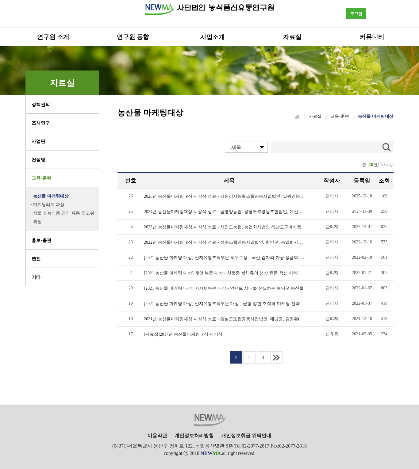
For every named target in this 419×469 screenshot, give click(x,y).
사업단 (38, 141)
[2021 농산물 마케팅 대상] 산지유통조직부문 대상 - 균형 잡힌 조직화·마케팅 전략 (222, 303)
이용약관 (157, 435)
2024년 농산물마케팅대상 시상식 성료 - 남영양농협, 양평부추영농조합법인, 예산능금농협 (229, 211)
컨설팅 (38, 159)
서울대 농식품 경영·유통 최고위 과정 (63, 217)
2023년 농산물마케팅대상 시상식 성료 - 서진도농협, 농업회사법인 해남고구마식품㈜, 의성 (230, 227)
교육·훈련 (42, 178)
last (276, 357)
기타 (36, 277)
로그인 (356, 13)
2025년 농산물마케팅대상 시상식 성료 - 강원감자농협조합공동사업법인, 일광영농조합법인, (231, 196)
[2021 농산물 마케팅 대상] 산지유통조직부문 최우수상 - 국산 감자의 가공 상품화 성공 (226, 257)
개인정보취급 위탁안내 (246, 435)
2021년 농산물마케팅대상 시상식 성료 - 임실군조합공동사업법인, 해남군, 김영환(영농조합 (230, 319)
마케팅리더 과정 (48, 204)
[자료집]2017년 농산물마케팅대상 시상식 (183, 334)
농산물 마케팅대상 (51, 196)
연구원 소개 (53, 36)
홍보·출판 (42, 240)
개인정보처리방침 (194, 435)
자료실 (292, 36)
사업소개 (212, 36)
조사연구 (41, 122)
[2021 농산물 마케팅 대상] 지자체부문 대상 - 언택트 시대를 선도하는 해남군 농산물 (224, 288)
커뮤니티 (372, 36)
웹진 (36, 258)
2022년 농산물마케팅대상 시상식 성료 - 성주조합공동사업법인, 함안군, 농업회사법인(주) (229, 242)
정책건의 (41, 104)
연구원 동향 (133, 36)
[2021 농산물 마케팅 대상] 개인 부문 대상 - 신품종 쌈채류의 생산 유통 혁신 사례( (221, 273)
